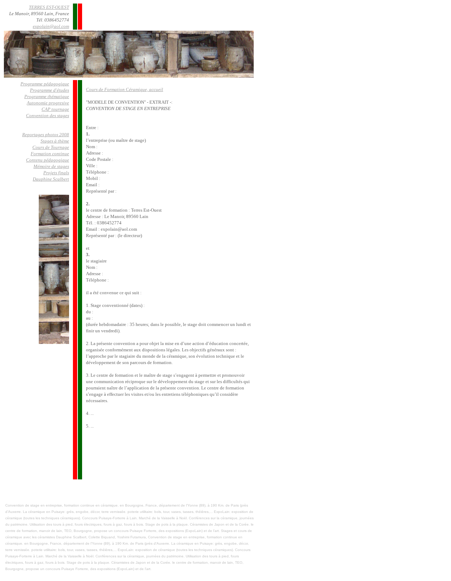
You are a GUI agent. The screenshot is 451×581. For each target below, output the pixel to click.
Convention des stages (47, 115)
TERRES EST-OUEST (49, 7)
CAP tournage (55, 109)
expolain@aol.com (51, 26)
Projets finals (56, 172)
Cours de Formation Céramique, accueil (124, 89)
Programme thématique (46, 96)
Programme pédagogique (44, 83)
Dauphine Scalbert (51, 179)
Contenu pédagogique (47, 160)
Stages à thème (55, 141)
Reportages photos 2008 (45, 134)
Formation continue (50, 153)
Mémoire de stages (51, 166)
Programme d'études (49, 90)
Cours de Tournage (50, 147)
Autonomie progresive (48, 102)
